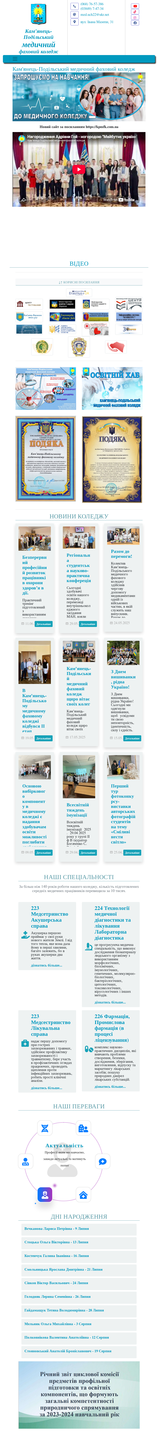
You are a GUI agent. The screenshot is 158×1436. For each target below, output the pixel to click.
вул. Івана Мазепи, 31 (97, 21)
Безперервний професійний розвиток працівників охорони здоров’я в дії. (34, 575)
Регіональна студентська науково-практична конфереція (79, 567)
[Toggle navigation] (15, 59)
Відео (79, 263)
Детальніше (43, 624)
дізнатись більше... (46, 965)
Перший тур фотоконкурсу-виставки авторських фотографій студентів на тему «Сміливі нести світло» (123, 813)
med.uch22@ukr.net (95, 14)
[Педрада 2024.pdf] (79, 1394)
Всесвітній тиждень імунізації (78, 809)
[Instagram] (135, 17)
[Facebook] (135, 22)
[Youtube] (135, 6)
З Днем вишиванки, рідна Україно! (123, 679)
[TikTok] (135, 11)
